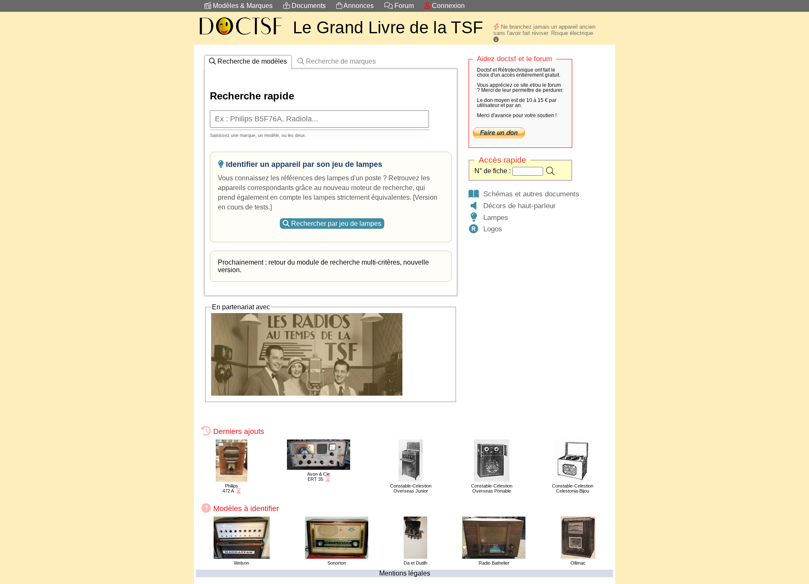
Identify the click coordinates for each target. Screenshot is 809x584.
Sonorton (336, 562)
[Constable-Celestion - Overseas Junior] (411, 479)
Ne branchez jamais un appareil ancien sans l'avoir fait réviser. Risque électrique (544, 30)
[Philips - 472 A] (231, 479)
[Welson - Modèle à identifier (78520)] (242, 556)
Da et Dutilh (415, 562)
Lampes (493, 217)
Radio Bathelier (494, 562)
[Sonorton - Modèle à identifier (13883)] (336, 556)
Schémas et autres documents (529, 194)
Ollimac (578, 562)
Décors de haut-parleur (517, 205)
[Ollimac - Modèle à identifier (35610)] (578, 556)
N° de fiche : (493, 170)
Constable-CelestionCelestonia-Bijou (572, 488)
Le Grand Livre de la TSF (388, 27)
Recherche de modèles (251, 61)
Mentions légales (404, 573)
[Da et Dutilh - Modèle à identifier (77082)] (415, 556)
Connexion (447, 5)
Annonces (358, 5)
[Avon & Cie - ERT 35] (318, 467)
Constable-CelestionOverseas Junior (410, 488)
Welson (241, 562)
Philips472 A (230, 488)
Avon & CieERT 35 (318, 476)
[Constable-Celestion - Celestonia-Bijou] (573, 479)
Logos (490, 229)
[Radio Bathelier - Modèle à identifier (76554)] (493, 556)
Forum (403, 5)
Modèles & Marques (242, 5)
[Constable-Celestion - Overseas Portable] (491, 479)
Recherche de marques (340, 61)
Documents (308, 5)
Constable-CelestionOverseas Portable (491, 488)
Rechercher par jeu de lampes (335, 223)
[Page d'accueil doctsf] (240, 36)
